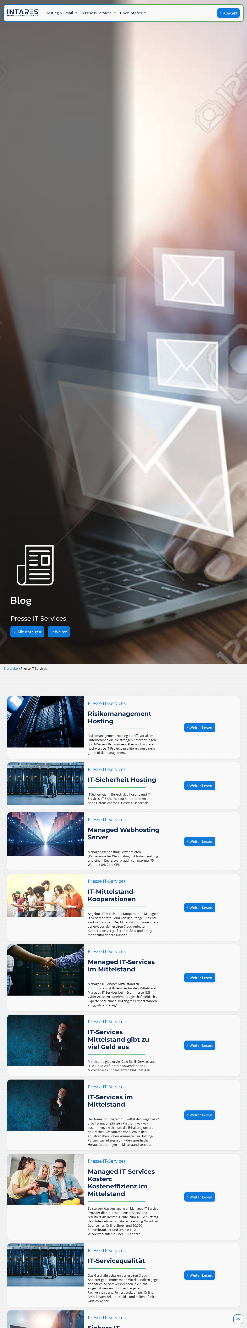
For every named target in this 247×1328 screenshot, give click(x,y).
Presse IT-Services (107, 703)
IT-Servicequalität (116, 1260)
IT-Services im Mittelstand (110, 1100)
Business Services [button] (96, 12)
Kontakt (230, 13)
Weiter (61, 631)
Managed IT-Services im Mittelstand (121, 965)
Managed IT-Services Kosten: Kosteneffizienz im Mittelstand (121, 1182)
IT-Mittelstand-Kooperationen (112, 895)
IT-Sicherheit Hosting (122, 779)
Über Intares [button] (131, 12)
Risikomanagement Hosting (119, 717)
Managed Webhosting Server (123, 833)
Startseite (11, 668)
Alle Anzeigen (29, 631)
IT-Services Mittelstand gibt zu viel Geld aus (118, 1039)
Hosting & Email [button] (59, 12)
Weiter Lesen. (200, 728)
